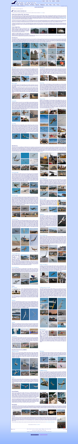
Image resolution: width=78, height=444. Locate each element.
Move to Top (64, 429)
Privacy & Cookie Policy (44, 431)
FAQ (36, 430)
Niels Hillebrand (34, 431)
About (35, 430)
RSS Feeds (41, 430)
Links (43, 430)
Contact (33, 430)
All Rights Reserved (39, 431)
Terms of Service (49, 431)
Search (45, 430)
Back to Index (13, 429)
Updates (38, 430)
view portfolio (38, 424)
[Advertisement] (39, 439)
